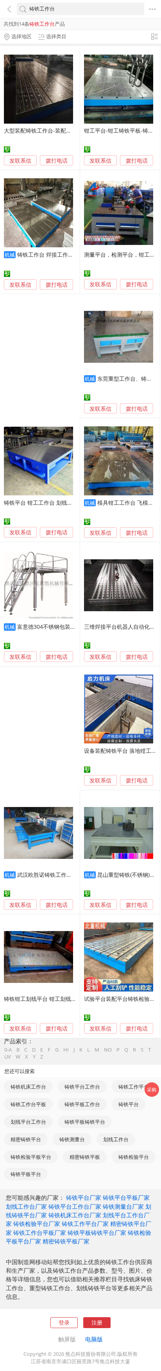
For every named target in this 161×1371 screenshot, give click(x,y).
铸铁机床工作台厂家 (74, 1215)
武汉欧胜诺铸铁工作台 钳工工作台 (59, 874)
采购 (151, 1089)
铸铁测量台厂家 (123, 1206)
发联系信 (20, 160)
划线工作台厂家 (26, 1206)
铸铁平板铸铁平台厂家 (97, 1232)
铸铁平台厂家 (83, 1197)
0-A (8, 1049)
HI (66, 1049)
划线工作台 (116, 1139)
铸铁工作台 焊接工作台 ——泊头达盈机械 (68, 254)
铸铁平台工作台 (82, 1086)
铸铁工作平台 (133, 1086)
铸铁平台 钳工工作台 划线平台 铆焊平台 (53, 502)
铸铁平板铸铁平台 (84, 1121)
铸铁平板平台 (26, 1174)
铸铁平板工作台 (82, 1104)
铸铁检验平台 (133, 1156)
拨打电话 (57, 161)
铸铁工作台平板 (28, 1104)
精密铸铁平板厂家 (66, 1241)
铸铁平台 (128, 1104)
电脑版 (94, 1339)
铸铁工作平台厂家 (85, 1223)
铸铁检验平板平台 (31, 1156)
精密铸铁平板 (85, 1156)
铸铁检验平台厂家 (36, 1223)
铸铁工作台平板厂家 (39, 1232)
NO (108, 1049)
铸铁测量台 (72, 1139)
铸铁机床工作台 (28, 1086)
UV (7, 1056)
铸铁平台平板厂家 (126, 1197)
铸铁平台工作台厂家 (74, 1206)
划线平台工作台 (28, 1121)
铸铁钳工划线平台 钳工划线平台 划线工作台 (57, 998)
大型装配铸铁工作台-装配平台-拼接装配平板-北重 (64, 130)
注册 (96, 1322)
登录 (64, 1322)
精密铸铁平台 (26, 1139)
